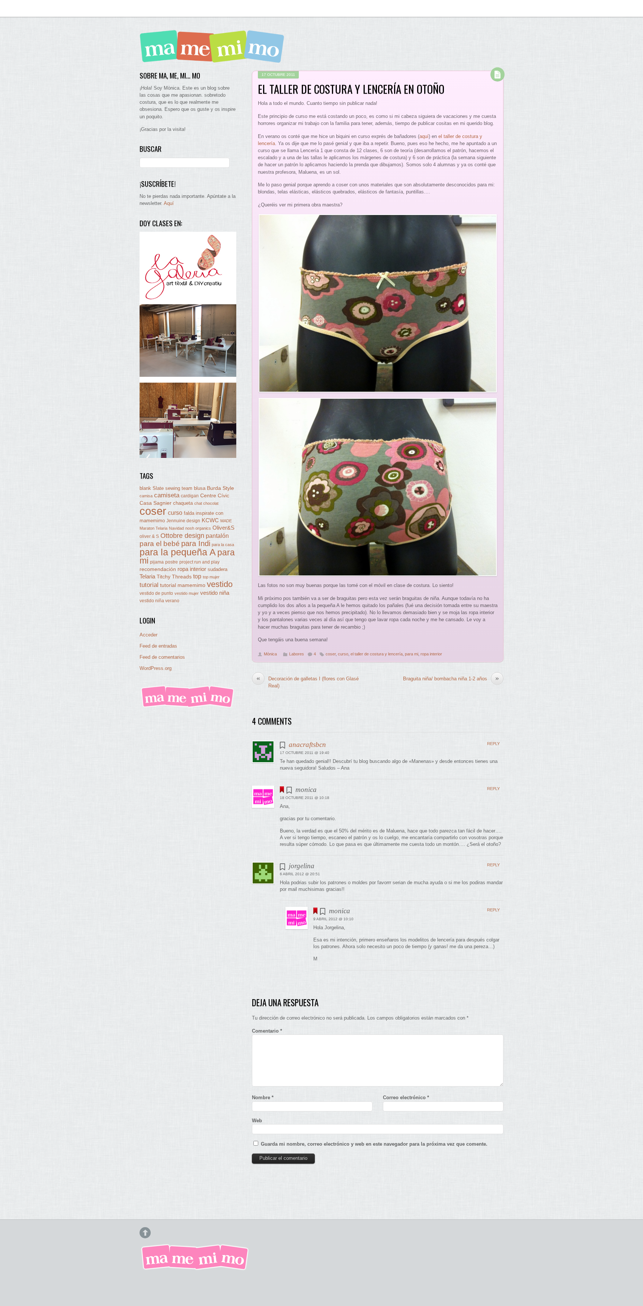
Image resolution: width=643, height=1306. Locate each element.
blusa (199, 488)
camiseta (166, 495)
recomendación (158, 569)
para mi (411, 654)
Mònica (270, 654)
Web (257, 1120)
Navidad (176, 528)
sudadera (217, 569)
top (197, 576)
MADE (226, 521)
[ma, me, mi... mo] (188, 706)
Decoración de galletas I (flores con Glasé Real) (307, 682)
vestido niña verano (159, 600)
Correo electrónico (406, 1097)
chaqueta (183, 503)
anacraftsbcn (307, 744)
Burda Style (220, 488)
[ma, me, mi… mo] (214, 57)
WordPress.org (156, 668)
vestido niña (214, 593)
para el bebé (160, 544)
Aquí (169, 203)
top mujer (211, 577)
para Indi (195, 543)
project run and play (199, 562)
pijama (157, 562)
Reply (493, 743)
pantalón (217, 535)
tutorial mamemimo (182, 585)
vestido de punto (156, 593)
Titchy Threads (174, 577)
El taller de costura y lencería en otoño (351, 89)
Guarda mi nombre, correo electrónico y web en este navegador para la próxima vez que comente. (374, 1144)
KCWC (210, 520)
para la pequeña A (178, 552)
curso (343, 654)
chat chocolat (206, 503)
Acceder (148, 635)
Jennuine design (183, 520)
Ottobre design (182, 535)
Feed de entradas (158, 646)
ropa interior (431, 654)
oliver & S (149, 536)
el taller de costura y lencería (377, 654)
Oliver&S (223, 528)
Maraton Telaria (153, 528)
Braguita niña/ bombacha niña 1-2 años (451, 678)
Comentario (267, 1031)
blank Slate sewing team (166, 488)
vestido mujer (187, 593)
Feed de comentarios (162, 657)
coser (331, 654)
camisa (146, 496)
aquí (424, 136)
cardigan (190, 495)
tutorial (149, 584)
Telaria (147, 576)
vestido (220, 584)
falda (189, 513)
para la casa (223, 544)
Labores (296, 654)
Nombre (262, 1097)
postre (171, 561)
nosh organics (198, 528)
